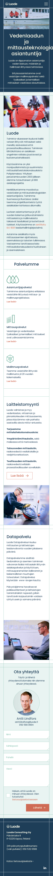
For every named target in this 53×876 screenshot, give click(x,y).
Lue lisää (17, 476)
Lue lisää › (12, 301)
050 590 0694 (26, 724)
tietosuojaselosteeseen (25, 799)
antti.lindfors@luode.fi (26, 721)
